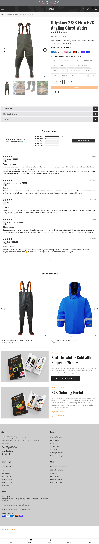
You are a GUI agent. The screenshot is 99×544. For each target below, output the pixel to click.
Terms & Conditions (7, 467)
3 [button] (50, 259)
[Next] (45, 50)
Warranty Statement (56, 453)
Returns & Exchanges (57, 456)
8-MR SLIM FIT (66, 61)
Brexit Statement (6, 479)
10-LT (64, 70)
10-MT (55, 70)
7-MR (54, 61)
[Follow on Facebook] (52, 92)
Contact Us (53, 443)
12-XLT (55, 75)
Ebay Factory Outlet (56, 482)
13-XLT (64, 75)
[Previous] (4, 50)
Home (3, 14)
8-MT (78, 61)
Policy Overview (6, 476)
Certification (5, 486)
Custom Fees (54, 449)
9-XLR (70, 65)
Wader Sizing (54, 473)
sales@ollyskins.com (57, 2)
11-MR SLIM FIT (76, 70)
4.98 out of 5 (20, 139)
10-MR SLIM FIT (82, 65)
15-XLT (83, 75)
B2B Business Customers (58, 467)
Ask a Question (66, 47)
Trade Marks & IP (6, 482)
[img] (7, 156)
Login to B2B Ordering (58, 412)
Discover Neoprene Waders (65, 378)
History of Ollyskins (56, 437)
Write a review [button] (83, 140)
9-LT (62, 65)
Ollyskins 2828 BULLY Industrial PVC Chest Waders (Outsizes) (19, 341)
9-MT (55, 65)
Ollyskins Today (55, 440)
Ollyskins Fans (54, 476)
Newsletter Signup (56, 479)
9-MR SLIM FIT (89, 61)
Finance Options (6, 470)
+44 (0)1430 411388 (43, 2)
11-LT (88, 70)
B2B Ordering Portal (56, 470)
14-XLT (73, 75)
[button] (46, 4)
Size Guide (55, 47)
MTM (92, 75)
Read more (68, 43)
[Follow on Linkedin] (59, 92)
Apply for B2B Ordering (59, 416)
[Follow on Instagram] (55, 92)
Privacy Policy (5, 473)
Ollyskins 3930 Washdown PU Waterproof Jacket (65, 341)
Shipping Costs (54, 446)
